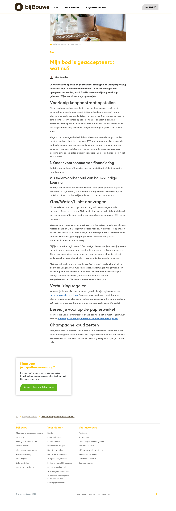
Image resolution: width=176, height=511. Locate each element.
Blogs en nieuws (29, 417)
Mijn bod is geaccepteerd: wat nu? (57, 417)
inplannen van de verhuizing (64, 295)
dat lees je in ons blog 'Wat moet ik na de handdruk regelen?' (88, 319)
